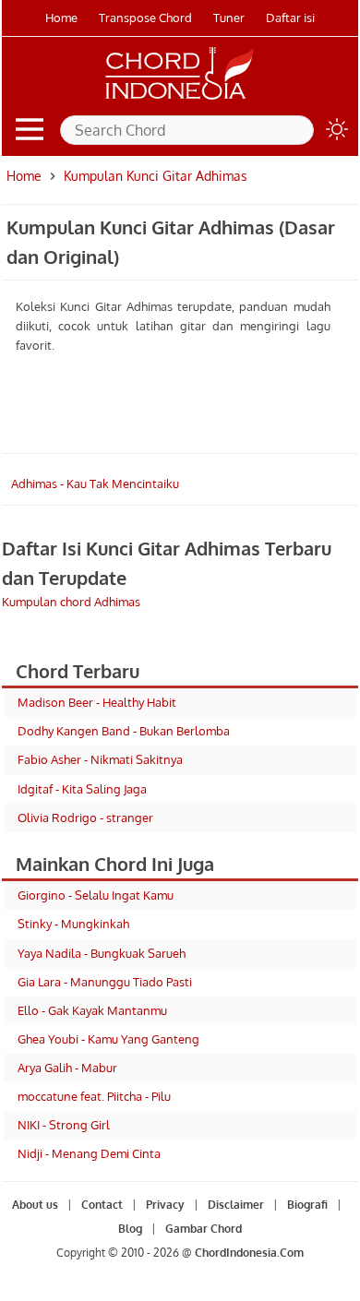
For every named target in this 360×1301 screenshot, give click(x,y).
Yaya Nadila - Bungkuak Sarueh (102, 953)
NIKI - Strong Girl (64, 1124)
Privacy (165, 1204)
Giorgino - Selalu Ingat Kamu (96, 895)
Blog (130, 1228)
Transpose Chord (145, 17)
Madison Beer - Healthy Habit (97, 702)
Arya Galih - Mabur (67, 1067)
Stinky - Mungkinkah (73, 923)
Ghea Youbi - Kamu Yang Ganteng (108, 1039)
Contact (102, 1204)
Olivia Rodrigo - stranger (85, 817)
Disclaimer (236, 1204)
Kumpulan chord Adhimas (71, 601)
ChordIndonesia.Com (249, 1252)
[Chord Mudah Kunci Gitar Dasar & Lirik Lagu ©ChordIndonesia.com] (180, 99)
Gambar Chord (203, 1228)
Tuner (229, 17)
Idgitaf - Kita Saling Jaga (82, 789)
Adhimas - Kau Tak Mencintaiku (95, 483)
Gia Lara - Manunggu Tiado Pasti (105, 981)
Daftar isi (290, 17)
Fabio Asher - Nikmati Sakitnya (100, 759)
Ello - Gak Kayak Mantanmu (92, 1010)
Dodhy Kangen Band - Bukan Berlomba (124, 730)
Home (61, 17)
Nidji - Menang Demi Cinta (89, 1153)
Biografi (307, 1204)
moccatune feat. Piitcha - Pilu (94, 1096)
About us (35, 1204)
